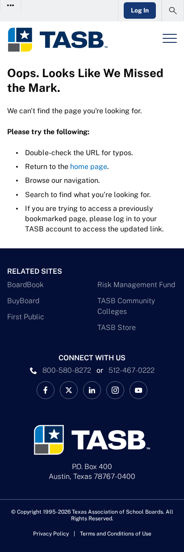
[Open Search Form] (173, 10)
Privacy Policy (51, 534)
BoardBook (25, 284)
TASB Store (116, 327)
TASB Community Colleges (126, 306)
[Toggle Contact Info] (11, 5)
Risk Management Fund (136, 284)
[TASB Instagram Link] (115, 390)
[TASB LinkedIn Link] (92, 390)
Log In (140, 10)
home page (88, 166)
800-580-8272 (66, 370)
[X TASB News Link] (69, 390)
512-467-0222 (132, 370)
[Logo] (57, 40)
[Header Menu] (170, 38)
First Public (25, 317)
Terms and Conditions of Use (115, 534)
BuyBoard (23, 301)
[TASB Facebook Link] (45, 390)
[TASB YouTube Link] (138, 390)
